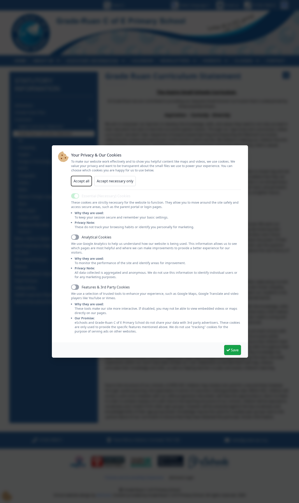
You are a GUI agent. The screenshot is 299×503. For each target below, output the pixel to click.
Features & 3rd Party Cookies (106, 287)
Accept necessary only (115, 181)
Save (234, 350)
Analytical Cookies (96, 237)
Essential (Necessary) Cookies (106, 196)
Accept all (81, 181)
